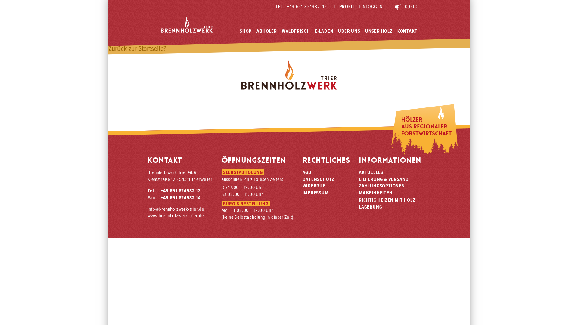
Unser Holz (379, 31)
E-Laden (324, 31)
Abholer (266, 31)
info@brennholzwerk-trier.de (176, 209)
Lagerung (370, 206)
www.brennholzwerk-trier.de (176, 215)
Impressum (316, 192)
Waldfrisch (296, 31)
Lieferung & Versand (384, 179)
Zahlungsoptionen (382, 185)
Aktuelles (371, 172)
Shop (246, 31)
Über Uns (349, 31)
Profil (358, 6)
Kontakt (407, 31)
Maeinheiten (376, 192)
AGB (307, 172)
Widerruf (314, 185)
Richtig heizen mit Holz (387, 200)
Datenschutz (319, 179)
